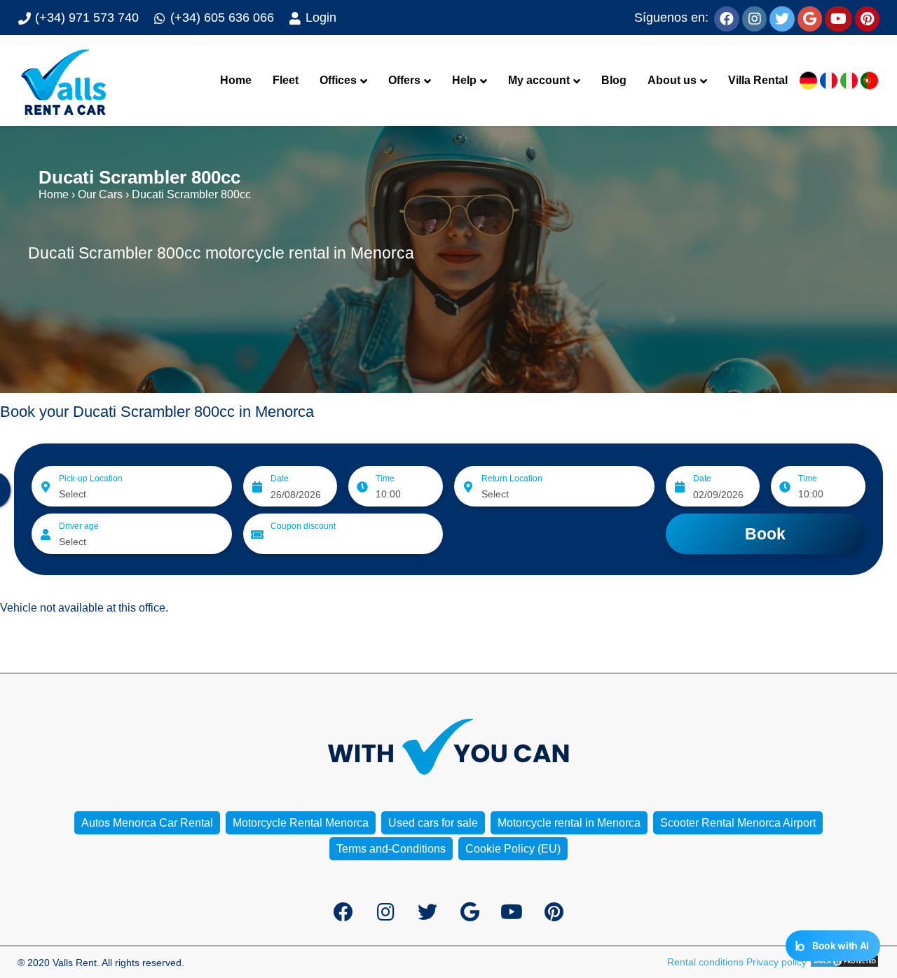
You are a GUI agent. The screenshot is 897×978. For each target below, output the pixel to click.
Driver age (79, 526)
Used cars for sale (433, 823)
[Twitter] (782, 17)
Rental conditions (705, 961)
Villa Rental (758, 80)
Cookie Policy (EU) (513, 849)
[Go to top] (874, 922)
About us (672, 80)
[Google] (809, 17)
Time (385, 478)
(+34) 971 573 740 (85, 18)
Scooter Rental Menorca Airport (738, 823)
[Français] (829, 81)
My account (539, 80)
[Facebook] (726, 17)
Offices (338, 80)
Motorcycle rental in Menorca (569, 823)
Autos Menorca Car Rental (147, 823)
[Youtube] (838, 17)
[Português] (869, 81)
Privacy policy (776, 961)
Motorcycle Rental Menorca (301, 823)
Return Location (511, 478)
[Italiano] (849, 81)
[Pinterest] (867, 17)
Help (464, 80)
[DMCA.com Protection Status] (844, 961)
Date (280, 478)
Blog (613, 80)
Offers (404, 80)
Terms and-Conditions (391, 849)
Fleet (286, 80)
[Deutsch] (808, 81)
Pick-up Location (91, 478)
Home (236, 80)
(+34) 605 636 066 (220, 18)
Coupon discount (303, 526)
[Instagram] (754, 17)
